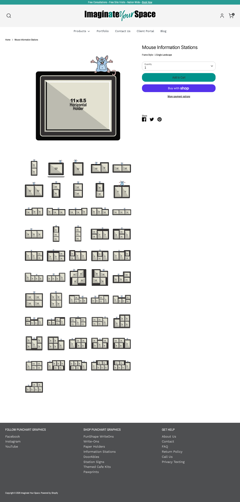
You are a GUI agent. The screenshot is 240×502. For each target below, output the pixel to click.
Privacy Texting (173, 462)
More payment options (179, 96)
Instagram (13, 441)
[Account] (222, 15)
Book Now (147, 2)
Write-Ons (91, 441)
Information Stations (99, 451)
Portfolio (103, 31)
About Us (169, 436)
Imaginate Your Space (30, 492)
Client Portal (145, 31)
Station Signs (93, 462)
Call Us (167, 457)
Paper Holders (94, 446)
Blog (163, 31)
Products (80, 31)
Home (7, 40)
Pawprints (91, 472)
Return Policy (172, 451)
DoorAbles (91, 457)
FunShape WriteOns (98, 436)
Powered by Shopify (49, 492)
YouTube (11, 446)
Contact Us (122, 31)
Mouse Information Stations (26, 40)
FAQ (165, 446)
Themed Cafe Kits (97, 467)
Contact (168, 441)
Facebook (12, 436)
